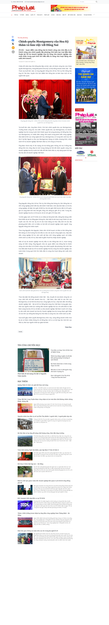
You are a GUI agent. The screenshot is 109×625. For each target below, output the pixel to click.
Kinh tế (64, 15)
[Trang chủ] (11, 14)
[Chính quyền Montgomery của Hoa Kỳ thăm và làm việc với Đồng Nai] (23, 8)
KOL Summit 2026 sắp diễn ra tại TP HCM (31, 498)
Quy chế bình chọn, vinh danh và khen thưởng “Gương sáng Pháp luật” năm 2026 (85, 62)
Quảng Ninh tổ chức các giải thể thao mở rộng (33, 385)
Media (27, 15)
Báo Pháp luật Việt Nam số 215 (85, 142)
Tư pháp (22, 15)
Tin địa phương (88, 15)
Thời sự (16, 15)
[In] (13, 51)
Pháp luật (46, 15)
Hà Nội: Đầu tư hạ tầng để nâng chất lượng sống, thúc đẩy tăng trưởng (41, 433)
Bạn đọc (79, 15)
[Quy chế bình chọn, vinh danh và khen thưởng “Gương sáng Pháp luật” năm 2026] (86, 52)
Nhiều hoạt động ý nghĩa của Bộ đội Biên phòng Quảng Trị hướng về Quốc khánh (61, 358)
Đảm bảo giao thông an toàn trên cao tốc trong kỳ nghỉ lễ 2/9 (38, 531)
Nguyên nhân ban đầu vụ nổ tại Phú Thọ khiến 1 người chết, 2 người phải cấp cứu (45, 416)
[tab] (85, 157)
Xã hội (52, 15)
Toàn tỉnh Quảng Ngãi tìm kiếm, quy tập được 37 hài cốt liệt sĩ (38, 450)
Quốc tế (33, 15)
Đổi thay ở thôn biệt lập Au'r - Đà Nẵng (30, 464)
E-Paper (79, 110)
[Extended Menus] (94, 14)
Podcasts (39, 15)
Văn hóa (58, 15)
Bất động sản (71, 15)
